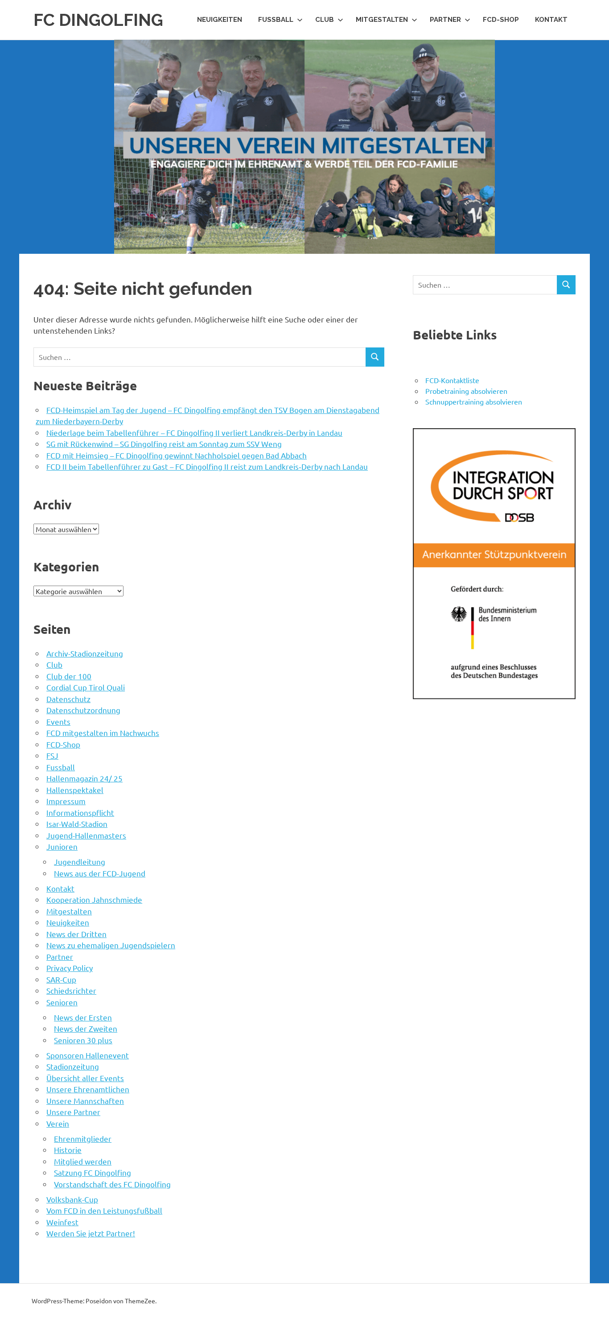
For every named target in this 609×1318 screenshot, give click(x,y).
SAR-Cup (61, 979)
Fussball (275, 20)
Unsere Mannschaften (85, 1100)
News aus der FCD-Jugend (99, 873)
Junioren (62, 846)
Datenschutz (68, 698)
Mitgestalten (382, 20)
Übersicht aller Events (85, 1077)
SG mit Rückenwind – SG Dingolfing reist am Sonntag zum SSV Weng (164, 443)
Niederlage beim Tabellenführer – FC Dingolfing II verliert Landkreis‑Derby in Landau (194, 432)
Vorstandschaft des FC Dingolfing (112, 1184)
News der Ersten (83, 1017)
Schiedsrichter (71, 990)
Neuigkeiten (219, 20)
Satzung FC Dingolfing (92, 1172)
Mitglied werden (82, 1161)
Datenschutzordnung (83, 710)
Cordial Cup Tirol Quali (85, 687)
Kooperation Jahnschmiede (94, 899)
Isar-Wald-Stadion (76, 823)
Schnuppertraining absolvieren (473, 401)
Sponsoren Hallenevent (87, 1055)
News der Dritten (76, 933)
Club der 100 (68, 676)
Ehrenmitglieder (82, 1138)
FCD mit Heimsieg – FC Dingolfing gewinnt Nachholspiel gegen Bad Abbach (176, 455)
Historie (68, 1149)
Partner (445, 20)
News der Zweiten (85, 1028)
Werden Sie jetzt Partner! (90, 1233)
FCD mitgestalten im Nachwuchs (102, 732)
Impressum (66, 801)
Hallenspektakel (74, 789)
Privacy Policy (69, 967)
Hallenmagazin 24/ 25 (84, 778)
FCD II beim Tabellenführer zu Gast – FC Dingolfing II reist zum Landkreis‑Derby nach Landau (207, 466)
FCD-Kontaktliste (452, 380)
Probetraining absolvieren (466, 390)
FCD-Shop (501, 20)
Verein (57, 1123)
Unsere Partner (73, 1111)
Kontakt (551, 20)
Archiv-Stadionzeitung (84, 653)
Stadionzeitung (72, 1066)
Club (324, 20)
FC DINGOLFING (98, 20)
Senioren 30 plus (83, 1040)
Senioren (62, 1002)
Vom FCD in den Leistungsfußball (104, 1210)
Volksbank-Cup (72, 1199)
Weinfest (62, 1222)
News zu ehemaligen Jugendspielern (110, 945)
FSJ (52, 755)
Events (58, 721)
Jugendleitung (79, 861)
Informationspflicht (80, 812)
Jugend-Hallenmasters (86, 835)
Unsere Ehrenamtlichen (87, 1089)
